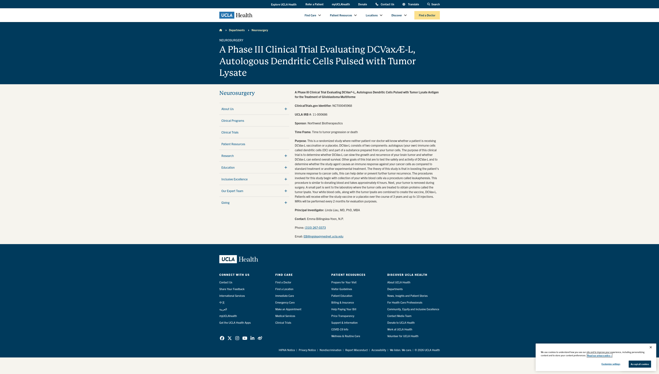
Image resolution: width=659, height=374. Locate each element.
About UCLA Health (398, 282)
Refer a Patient (314, 4)
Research (227, 156)
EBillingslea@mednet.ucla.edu (323, 236)
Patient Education (341, 295)
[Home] (220, 30)
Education (228, 167)
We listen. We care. (401, 350)
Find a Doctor (427, 15)
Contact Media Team (399, 315)
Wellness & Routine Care (345, 336)
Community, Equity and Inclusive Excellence (413, 309)
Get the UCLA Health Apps (235, 322)
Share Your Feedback (231, 289)
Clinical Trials (229, 132)
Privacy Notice (307, 350)
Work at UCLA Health (399, 329)
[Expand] (285, 108)
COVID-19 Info (339, 329)
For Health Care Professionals (404, 302)
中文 (222, 302)
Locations (372, 15)
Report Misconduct (356, 350)
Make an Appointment (288, 309)
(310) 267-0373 (315, 227)
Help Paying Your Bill (343, 309)
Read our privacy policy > (599, 355)
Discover (396, 15)
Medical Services (285, 315)
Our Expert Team (232, 191)
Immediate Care (284, 295)
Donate (362, 4)
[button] (284, 4)
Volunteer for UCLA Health (402, 336)
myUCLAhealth (341, 4)
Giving (225, 202)
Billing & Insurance (342, 302)
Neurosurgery (260, 30)
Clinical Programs (232, 120)
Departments (237, 30)
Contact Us (387, 4)
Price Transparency (342, 315)
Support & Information (344, 322)
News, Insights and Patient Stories (407, 295)
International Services (232, 295)
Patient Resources (341, 15)
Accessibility (378, 350)
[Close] (651, 347)
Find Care (310, 15)
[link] (222, 338)
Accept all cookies (640, 364)
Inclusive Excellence (234, 179)
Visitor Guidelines (341, 289)
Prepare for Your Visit (343, 282)
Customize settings (610, 363)
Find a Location (284, 289)
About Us (227, 109)
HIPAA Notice (287, 350)
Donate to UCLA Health (401, 322)
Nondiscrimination (330, 350)
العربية (223, 309)
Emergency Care (285, 302)
